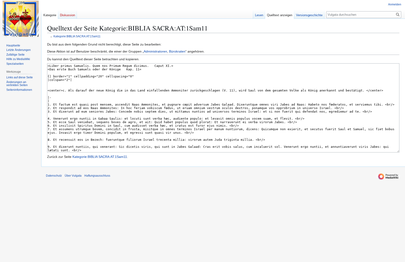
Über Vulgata (73, 175)
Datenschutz (54, 175)
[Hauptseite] (20, 19)
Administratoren (155, 51)
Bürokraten (177, 51)
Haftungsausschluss (97, 175)
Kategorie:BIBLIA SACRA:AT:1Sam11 (77, 36)
